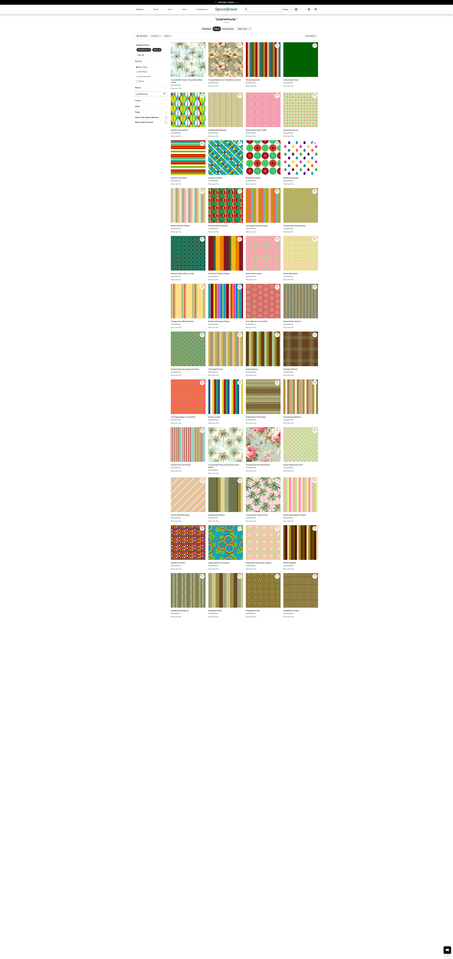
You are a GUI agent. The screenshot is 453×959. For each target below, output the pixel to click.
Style (151, 106)
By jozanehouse (176, 85)
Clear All (140, 55)
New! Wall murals (226, 2)
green (157, 49)
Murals (155, 9)
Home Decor (228, 29)
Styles (168, 36)
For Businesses (202, 9)
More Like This (176, 88)
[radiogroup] (151, 74)
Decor (170, 9)
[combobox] (287, 9)
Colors (151, 100)
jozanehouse (144, 49)
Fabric (184, 9)
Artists (151, 87)
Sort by (151, 61)
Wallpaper (140, 9)
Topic (151, 112)
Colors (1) (156, 36)
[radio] (137, 67)
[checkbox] (166, 117)
